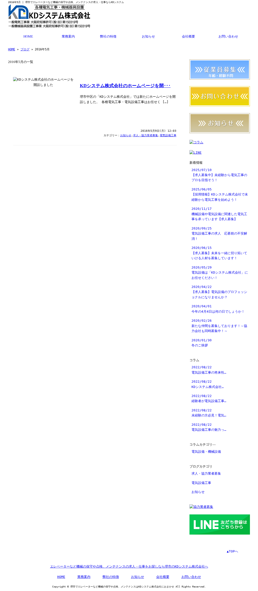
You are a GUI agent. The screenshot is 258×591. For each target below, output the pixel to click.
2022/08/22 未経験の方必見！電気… (208, 412)
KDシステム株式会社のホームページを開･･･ (125, 85)
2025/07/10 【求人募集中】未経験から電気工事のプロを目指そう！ (219, 175)
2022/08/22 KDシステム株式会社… (207, 384)
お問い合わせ (228, 36)
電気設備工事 (168, 135)
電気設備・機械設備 (206, 451)
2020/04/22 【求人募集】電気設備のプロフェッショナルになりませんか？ (219, 292)
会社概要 (188, 36)
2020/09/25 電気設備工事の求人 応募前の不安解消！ (219, 233)
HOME (28, 36)
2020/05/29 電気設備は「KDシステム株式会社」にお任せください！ (219, 273)
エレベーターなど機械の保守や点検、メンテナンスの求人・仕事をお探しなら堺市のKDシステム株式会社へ (129, 566)
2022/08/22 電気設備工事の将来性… (208, 369)
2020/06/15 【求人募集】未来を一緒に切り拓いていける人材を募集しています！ (219, 253)
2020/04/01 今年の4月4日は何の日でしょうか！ (218, 308)
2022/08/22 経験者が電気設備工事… (208, 398)
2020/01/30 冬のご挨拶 (201, 342)
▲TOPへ (232, 551)
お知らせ (148, 36)
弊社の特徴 (108, 36)
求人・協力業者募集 (145, 135)
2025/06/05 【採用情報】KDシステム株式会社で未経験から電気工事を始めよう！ (219, 194)
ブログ (24, 49)
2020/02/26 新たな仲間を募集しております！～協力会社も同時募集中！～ (219, 326)
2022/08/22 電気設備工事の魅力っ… (208, 427)
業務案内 (68, 36)
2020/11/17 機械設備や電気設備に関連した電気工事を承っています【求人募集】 (219, 214)
